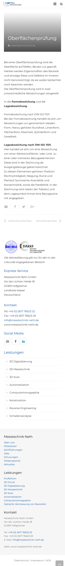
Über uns (9, 442)
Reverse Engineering (22, 408)
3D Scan (14, 377)
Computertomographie (24, 392)
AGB (48, 560)
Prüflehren (10, 478)
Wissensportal (12, 460)
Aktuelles (9, 464)
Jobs (6, 453)
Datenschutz (21, 560)
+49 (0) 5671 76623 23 (22, 311)
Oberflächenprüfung (23, 45)
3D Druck (9, 482)
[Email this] (7, 206)
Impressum (37, 560)
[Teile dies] (14, 206)
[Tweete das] (23, 206)
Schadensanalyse (20, 415)
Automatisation (19, 384)
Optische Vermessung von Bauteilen (25, 504)
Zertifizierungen (13, 449)
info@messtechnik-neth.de (21, 320)
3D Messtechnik (19, 369)
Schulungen (11, 457)
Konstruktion (17, 400)
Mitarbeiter (10, 446)
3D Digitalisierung (20, 361)
